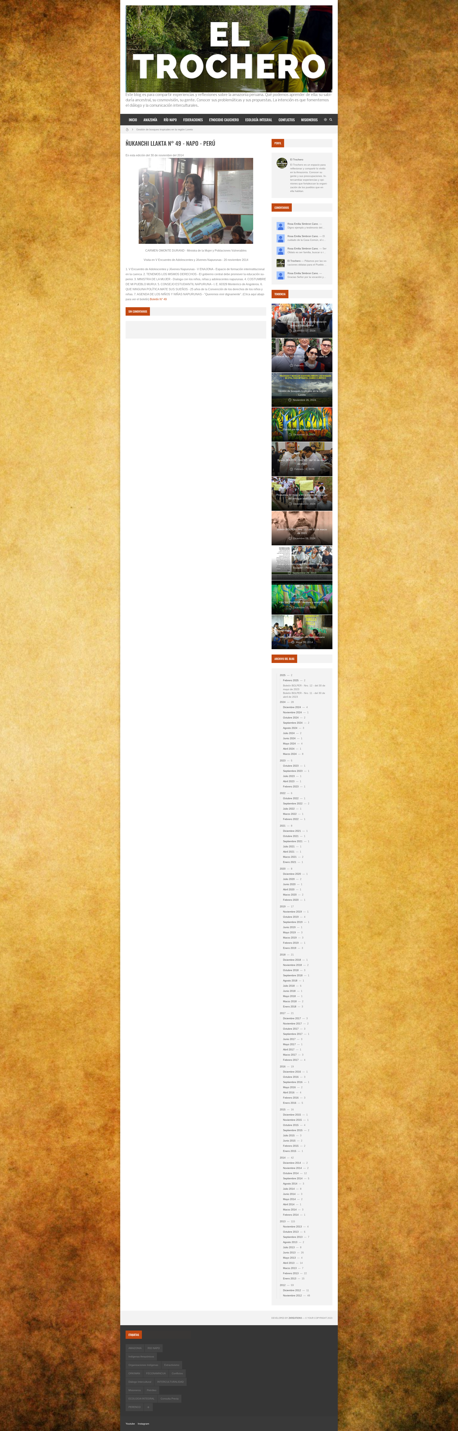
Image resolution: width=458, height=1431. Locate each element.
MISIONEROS (309, 119)
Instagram (143, 1423)
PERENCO (134, 1407)
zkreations (295, 1318)
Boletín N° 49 (158, 299)
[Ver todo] (148, 1407)
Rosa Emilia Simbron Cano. (303, 223)
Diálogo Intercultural (139, 1381)
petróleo (151, 1390)
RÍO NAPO (170, 119)
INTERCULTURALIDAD (170, 1381)
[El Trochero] (282, 163)
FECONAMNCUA (156, 1373)
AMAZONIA (135, 1348)
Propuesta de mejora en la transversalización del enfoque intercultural (176, 129)
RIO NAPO (154, 1348)
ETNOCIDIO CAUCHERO (224, 119)
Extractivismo (171, 1365)
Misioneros (134, 1390)
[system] (325, 120)
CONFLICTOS (287, 119)
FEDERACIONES (193, 119)
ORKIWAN (134, 1373)
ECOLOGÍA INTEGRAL (258, 119)
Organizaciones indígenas (143, 1365)
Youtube (130, 1423)
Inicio (133, 119)
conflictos (177, 1373)
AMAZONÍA (150, 119)
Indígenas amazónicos (141, 1356)
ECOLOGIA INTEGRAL (141, 1398)
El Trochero (296, 159)
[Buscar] (330, 120)
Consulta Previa (170, 1398)
